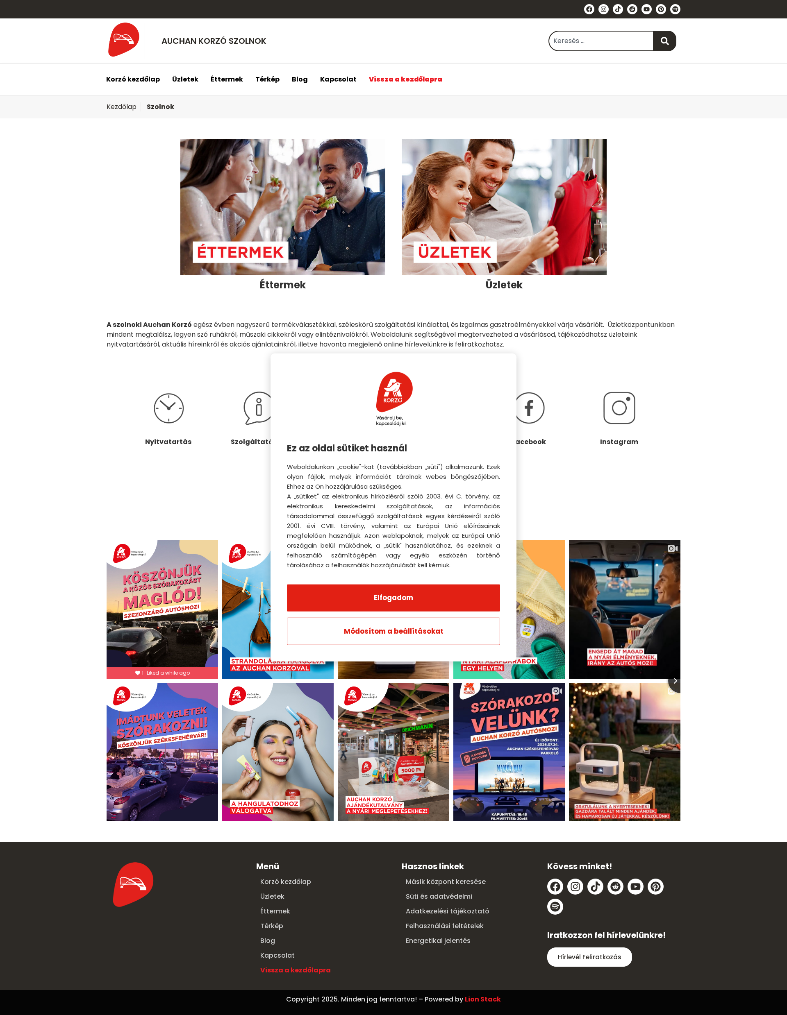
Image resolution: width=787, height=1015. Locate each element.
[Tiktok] (618, 9)
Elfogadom (393, 598)
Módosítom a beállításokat (394, 631)
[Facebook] (589, 9)
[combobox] (601, 41)
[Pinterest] (661, 9)
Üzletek (185, 79)
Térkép (267, 79)
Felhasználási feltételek (445, 926)
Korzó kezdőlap (133, 79)
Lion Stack (483, 999)
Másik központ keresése (446, 881)
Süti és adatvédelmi (439, 896)
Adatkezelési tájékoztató (447, 911)
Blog (300, 79)
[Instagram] (603, 9)
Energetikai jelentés (438, 940)
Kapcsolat (338, 79)
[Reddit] (632, 9)
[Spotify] (675, 9)
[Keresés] (665, 41)
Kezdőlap (121, 106)
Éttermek (227, 79)
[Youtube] (646, 9)
